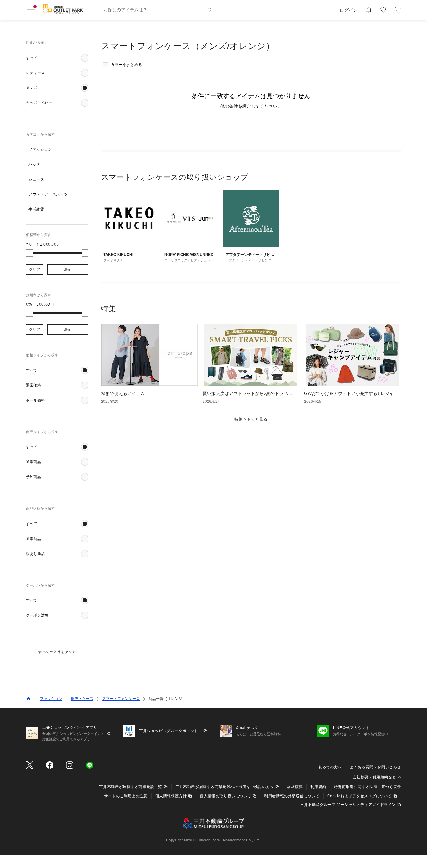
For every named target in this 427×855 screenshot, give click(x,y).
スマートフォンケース (121, 699)
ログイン (348, 10)
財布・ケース (82, 699)
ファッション (51, 699)
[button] (57, 57)
